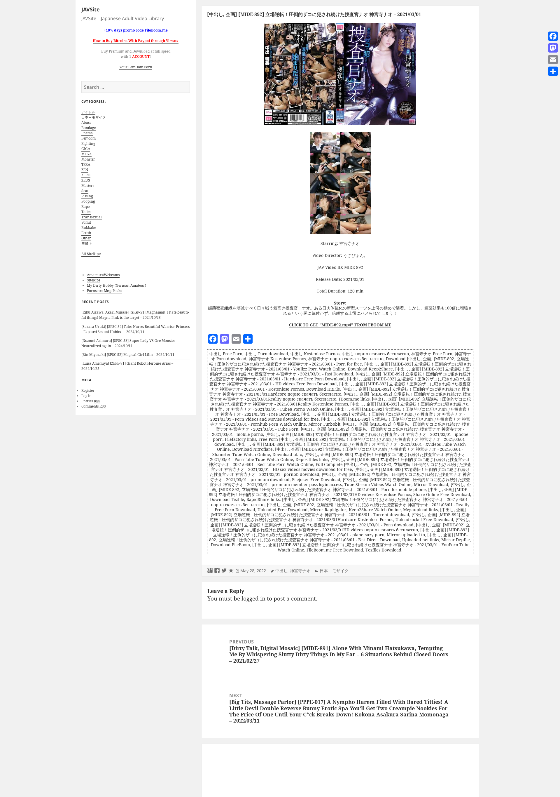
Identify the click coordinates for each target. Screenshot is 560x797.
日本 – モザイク (93, 117)
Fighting (88, 143)
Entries (90, 400)
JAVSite (90, 9)
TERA (85, 164)
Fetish (86, 232)
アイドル (88, 111)
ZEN (84, 169)
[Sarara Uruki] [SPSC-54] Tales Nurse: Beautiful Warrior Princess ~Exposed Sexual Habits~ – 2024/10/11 (135, 329)
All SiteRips (90, 253)
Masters (87, 185)
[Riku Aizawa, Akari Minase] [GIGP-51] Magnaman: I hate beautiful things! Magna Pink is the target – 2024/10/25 (135, 315)
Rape (85, 206)
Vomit (86, 222)
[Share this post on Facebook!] (217, 571)
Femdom (88, 138)
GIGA (85, 148)
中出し (281, 570)
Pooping (88, 201)
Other (86, 238)
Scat (84, 190)
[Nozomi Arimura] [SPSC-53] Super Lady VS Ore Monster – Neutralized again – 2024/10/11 (129, 343)
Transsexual (91, 217)
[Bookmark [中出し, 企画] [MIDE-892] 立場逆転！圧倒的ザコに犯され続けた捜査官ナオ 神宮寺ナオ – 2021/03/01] (231, 571)
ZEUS (85, 180)
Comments (93, 406)
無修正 (86, 243)
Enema (87, 132)
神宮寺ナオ (300, 570)
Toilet (86, 211)
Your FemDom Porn (135, 67)
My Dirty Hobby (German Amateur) (116, 285)
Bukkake (88, 227)
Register (87, 390)
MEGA (86, 154)
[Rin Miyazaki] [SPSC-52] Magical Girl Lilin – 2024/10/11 (127, 354)
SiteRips (93, 280)
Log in (86, 395)
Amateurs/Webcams (103, 274)
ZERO (85, 175)
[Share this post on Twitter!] (224, 571)
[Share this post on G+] (210, 571)
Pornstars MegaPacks (104, 290)
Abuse (86, 122)
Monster (88, 159)
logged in (253, 598)
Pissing (87, 196)
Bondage (88, 127)
